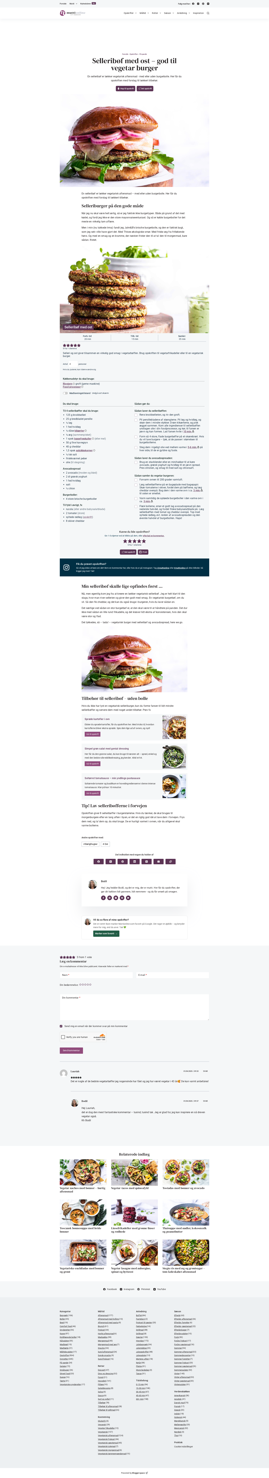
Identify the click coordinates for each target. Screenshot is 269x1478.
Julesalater (143, 1355)
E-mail (142, 975)
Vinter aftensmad (184, 1377)
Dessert (103, 1370)
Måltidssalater (68, 1352)
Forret (102, 1377)
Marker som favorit (106, 933)
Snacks (103, 1348)
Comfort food (68, 1326)
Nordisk (179, 1432)
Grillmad (142, 1330)
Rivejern (67, 383)
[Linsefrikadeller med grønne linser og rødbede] (134, 1212)
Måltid (143, 13)
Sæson (167, 13)
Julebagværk (144, 1344)
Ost (105, 844)
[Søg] (208, 13)
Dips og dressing (107, 1373)
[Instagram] (198, 4)
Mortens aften (144, 1359)
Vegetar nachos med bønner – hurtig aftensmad (82, 1189)
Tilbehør (103, 1402)
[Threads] (147, 861)
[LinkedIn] (135, 861)
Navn (65, 975)
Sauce (102, 1395)
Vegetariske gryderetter (72, 1384)
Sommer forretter (183, 1359)
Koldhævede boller (70, 1337)
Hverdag (142, 1341)
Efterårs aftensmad (185, 1319)
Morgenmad (105, 1341)
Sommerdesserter (184, 1355)
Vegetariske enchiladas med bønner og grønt (82, 1270)
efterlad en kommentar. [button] (153, 536)
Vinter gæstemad (184, 1381)
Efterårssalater (183, 1333)
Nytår (140, 1363)
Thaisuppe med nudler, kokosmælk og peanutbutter (185, 1230)
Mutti (72, 4)
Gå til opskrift (92, 734)
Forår (178, 1337)
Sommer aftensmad (185, 1352)
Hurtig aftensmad (107, 1333)
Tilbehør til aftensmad (110, 1406)
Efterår (179, 1315)
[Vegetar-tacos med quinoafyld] (134, 1172)
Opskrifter (129, 13)
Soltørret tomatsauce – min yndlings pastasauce (112, 778)
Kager (64, 1333)
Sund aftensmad (107, 1352)
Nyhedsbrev (87, 3)
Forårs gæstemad (184, 1344)
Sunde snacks (106, 1355)
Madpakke (104, 1337)
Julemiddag (143, 1348)
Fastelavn (142, 1319)
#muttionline (179, 568)
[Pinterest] (203, 4)
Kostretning (104, 1417)
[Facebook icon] (103, 898)
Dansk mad (181, 1402)
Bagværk (66, 1315)
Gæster (142, 1337)
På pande (143, 54)
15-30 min (143, 1388)
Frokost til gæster (146, 1322)
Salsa (102, 1392)
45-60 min (142, 1395)
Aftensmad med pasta (109, 1322)
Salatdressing (105, 1388)
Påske (141, 1366)
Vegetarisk (105, 1432)
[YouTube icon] (128, 898)
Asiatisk (180, 1399)
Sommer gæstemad (185, 1366)
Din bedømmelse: (69, 985)
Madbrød (66, 1344)
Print (144, 552)
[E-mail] (158, 861)
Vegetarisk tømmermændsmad (114, 1453)
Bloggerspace (138, 1473)
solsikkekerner (84, 450)
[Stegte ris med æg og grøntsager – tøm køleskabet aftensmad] (186, 1253)
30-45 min (142, 1392)
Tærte (64, 1381)
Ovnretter (66, 1359)
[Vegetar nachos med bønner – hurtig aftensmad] (83, 1172)
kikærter (79, 430)
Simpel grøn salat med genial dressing (107, 748)
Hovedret (104, 1381)
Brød (64, 1322)
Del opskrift (146, 88)
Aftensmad (105, 1315)
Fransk (179, 1406)
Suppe (65, 1377)
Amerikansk (181, 1395)
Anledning (182, 13)
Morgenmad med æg (109, 1344)
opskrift (87, 517)
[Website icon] (109, 898)
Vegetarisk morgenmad (110, 1450)
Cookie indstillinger (183, 1446)
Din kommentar (71, 997)
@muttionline (163, 568)
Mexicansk (181, 1428)
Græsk (179, 1410)
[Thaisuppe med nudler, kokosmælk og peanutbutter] (186, 1212)
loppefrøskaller (82, 438)
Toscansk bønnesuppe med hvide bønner (80, 1230)
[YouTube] (208, 4)
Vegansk (104, 1424)
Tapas (141, 1373)
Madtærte (66, 1348)
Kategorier (65, 1311)
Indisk (179, 1414)
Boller (64, 1319)
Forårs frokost (182, 1341)
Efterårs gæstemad (185, 1326)
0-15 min (142, 1384)
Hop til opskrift (127, 88)
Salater (65, 1366)
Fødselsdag (143, 1326)
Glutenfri (103, 1421)
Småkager (66, 1370)
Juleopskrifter (144, 1352)
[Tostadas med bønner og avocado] (186, 1172)
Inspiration (198, 13)
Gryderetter (67, 1330)
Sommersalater (183, 1370)
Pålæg (103, 1384)
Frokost (103, 1330)
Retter (155, 13)
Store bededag (144, 1370)
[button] (64, 345)
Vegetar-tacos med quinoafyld (130, 1188)
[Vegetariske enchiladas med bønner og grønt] (83, 1253)
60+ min (142, 1399)
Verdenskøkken (182, 1391)
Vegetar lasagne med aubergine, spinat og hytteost (131, 1270)
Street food (67, 1373)
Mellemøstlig (182, 1424)
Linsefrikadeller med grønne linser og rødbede (133, 1230)
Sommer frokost (183, 1363)
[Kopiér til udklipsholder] (170, 861)
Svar (205, 1071)
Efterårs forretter (183, 1322)
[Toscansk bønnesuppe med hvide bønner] (83, 1212)
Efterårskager (181, 1330)
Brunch (103, 1326)
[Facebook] (193, 4)
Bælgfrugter (90, 844)
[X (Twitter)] (111, 861)
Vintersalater (182, 1384)
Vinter (179, 1373)
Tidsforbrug (142, 1380)
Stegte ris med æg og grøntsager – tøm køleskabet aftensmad (184, 1270)
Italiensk (180, 1417)
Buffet (141, 1315)
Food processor (72, 386)
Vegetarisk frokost (108, 1439)
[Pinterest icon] (122, 898)
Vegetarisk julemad (108, 1446)
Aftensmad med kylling (110, 1319)
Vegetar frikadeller (108, 1428)
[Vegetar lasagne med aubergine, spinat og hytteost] (134, 1253)
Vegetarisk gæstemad (110, 1443)
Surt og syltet (106, 1399)
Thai (178, 1435)
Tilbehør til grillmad (108, 1410)
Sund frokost (106, 1359)
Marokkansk (181, 1421)
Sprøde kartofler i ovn (97, 719)
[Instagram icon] (115, 898)
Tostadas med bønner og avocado (184, 1188)
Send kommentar (71, 1050)
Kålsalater (66, 1341)
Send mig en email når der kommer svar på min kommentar (95, 1026)
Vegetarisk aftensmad (110, 1435)
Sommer (180, 1348)
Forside (63, 4)
